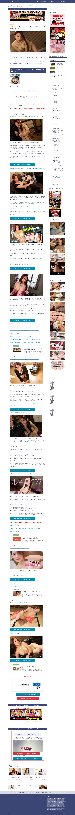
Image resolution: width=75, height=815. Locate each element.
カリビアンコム (60, 801)
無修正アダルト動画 (55, 138)
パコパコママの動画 (56, 162)
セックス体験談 (49, 802)
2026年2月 (52, 384)
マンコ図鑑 (61, 802)
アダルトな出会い (55, 184)
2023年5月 (52, 413)
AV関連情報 (54, 122)
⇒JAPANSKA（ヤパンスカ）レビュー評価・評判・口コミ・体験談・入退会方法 (25, 721)
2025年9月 (52, 389)
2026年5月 (52, 381)
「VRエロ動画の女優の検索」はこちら (28, 694)
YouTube (60, 798)
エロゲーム (55, 176)
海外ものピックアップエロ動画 (57, 166)
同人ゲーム (58, 805)
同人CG (54, 805)
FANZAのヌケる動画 (56, 110)
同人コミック (62, 805)
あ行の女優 (55, 95)
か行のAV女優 (56, 145)
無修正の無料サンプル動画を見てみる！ (22, 164)
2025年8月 (52, 390)
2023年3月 (52, 415)
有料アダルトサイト (55, 85)
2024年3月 (52, 409)
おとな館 (10, 1)
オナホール (56, 801)
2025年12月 (52, 386)
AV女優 (48, 798)
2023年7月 (52, 412)
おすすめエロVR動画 (56, 118)
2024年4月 (52, 408)
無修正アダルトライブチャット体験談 (58, 133)
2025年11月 (52, 387)
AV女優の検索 (43, 1)
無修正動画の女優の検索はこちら (28, 698)
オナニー (52, 801)
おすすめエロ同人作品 (57, 177)
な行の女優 (55, 100)
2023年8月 (52, 411)
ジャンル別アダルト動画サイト (58, 88)
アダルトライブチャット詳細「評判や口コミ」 (58, 131)
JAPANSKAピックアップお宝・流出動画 (58, 169)
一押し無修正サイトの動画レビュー (57, 153)
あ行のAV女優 (12, 24)
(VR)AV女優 (55, 117)
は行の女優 (55, 101)
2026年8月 (52, 377)
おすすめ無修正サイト (57, 141)
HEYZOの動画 (55, 160)
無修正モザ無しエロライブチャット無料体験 (26, 753)
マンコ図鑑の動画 (56, 157)
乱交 (48, 805)
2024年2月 (52, 410)
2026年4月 (52, 382)
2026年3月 (52, 383)
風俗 (60, 809)
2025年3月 (52, 396)
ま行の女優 (55, 102)
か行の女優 (55, 96)
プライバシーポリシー (12, 813)
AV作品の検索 (54, 92)
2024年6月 (52, 405)
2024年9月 (52, 402)
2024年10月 (52, 401)
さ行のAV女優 (56, 146)
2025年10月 (52, 388)
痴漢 (50, 809)
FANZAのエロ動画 (55, 108)
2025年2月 (52, 397)
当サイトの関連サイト (62, 1)
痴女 (48, 809)
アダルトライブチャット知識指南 (58, 134)
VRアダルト (54, 113)
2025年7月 (52, 391)
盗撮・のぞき (54, 809)
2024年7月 (52, 404)
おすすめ (64, 798)
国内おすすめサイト (56, 89)
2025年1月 (52, 398)
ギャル (64, 801)
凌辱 (50, 805)
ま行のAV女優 (56, 150)
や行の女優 (55, 103)
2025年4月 (52, 395)
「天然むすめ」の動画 (57, 161)
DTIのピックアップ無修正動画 (58, 170)
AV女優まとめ (55, 124)
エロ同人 (53, 173)
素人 (58, 809)
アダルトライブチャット (56, 128)
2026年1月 (52, 385)
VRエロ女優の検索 (51, 1)
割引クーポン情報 (56, 140)
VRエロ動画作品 (56, 116)
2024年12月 (52, 399)
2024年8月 (52, 403)
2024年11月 (52, 400)
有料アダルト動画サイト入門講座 (58, 87)
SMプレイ (52, 798)
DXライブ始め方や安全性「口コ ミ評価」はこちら (27, 758)
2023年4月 (52, 414)
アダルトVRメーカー (57, 120)
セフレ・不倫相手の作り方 (55, 802)
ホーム (37, 1)
